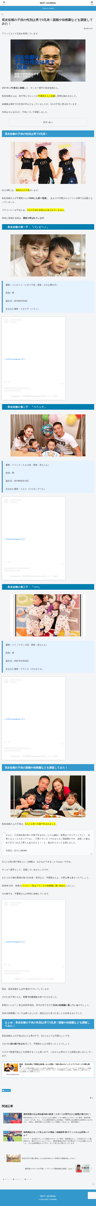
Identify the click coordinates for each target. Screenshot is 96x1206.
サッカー (7, 1090)
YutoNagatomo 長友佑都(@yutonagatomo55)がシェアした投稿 (33, 396)
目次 (45, 122)
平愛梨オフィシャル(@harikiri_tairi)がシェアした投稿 (33, 979)
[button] (89, 664)
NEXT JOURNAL (48, 2)
